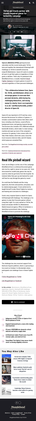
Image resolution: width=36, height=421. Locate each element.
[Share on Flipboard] (18, 31)
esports (11, 289)
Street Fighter (13, 293)
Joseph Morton (18, 25)
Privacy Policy (15, 414)
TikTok (15, 295)
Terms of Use (27, 413)
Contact (23, 414)
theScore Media (7, 295)
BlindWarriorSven (25, 287)
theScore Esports (23, 293)
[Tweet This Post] (14, 31)
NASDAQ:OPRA (7, 291)
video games (28, 295)
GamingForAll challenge (22, 289)
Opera (28, 291)
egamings (5, 289)
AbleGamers (16, 287)
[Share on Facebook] (10, 31)
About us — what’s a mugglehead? (14, 413)
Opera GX (5, 293)
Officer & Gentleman (18, 291)
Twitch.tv (20, 295)
